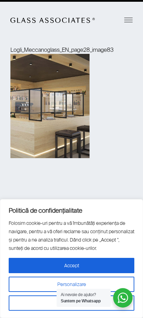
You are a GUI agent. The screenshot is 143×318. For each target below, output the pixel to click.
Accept (71, 265)
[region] (71, 258)
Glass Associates (52, 20)
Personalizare (71, 284)
